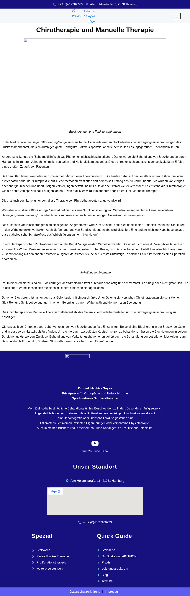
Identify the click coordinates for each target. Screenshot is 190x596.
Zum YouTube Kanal (95, 451)
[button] (177, 16)
